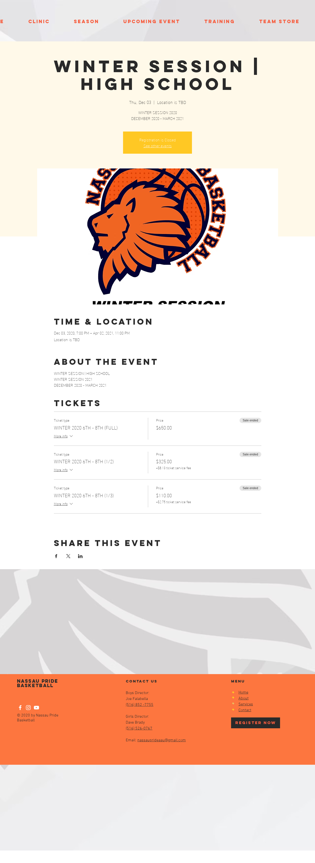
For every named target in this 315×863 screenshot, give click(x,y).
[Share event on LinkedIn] (80, 556)
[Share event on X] (68, 556)
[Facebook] (20, 707)
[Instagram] (28, 707)
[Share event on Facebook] (56, 556)
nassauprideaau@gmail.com (161, 740)
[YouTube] (36, 707)
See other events (157, 145)
